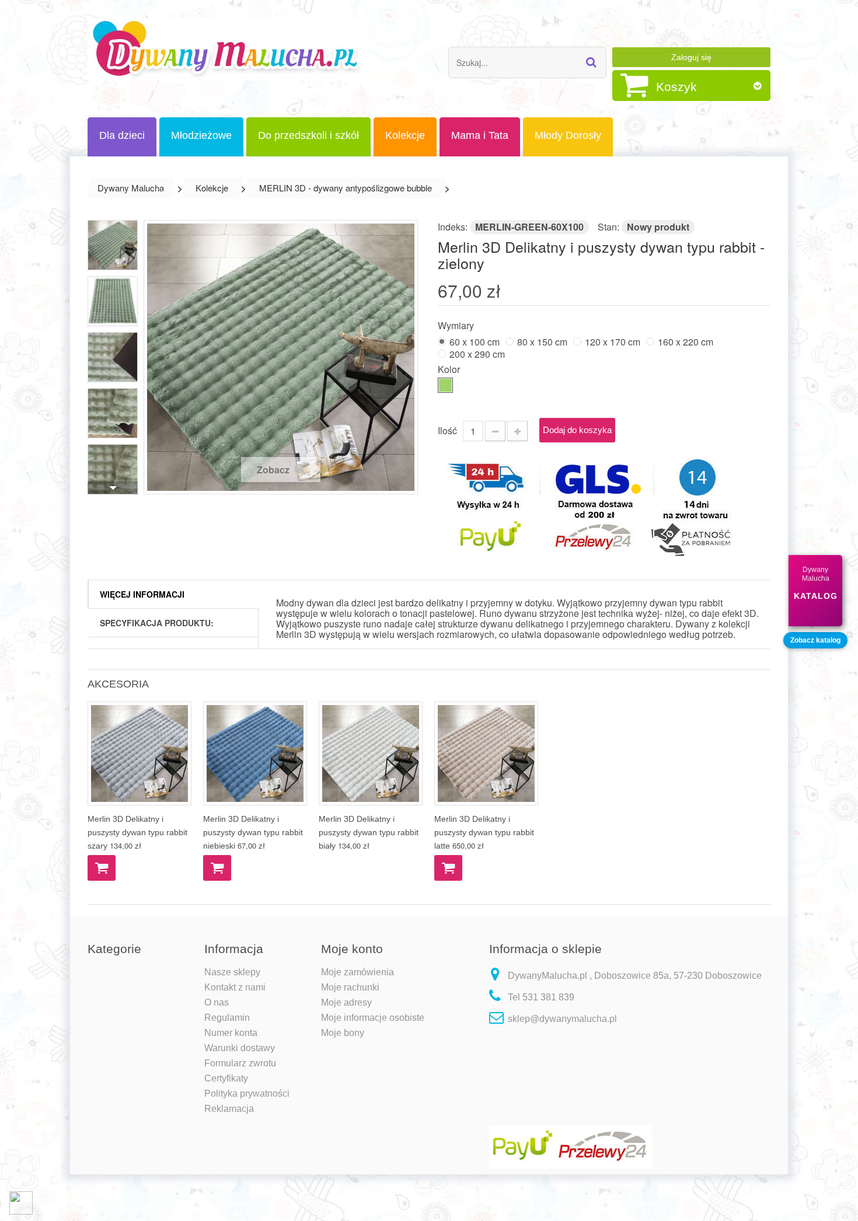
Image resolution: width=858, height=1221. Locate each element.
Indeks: (453, 226)
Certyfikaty (226, 1078)
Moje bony (342, 1033)
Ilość (447, 430)
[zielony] (445, 385)
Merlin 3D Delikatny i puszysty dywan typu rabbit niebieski (253, 832)
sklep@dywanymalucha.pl (562, 1019)
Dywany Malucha (130, 188)
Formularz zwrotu (240, 1063)
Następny (113, 488)
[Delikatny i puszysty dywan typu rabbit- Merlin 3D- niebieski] (255, 753)
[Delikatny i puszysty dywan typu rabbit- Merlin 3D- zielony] (113, 245)
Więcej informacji (142, 594)
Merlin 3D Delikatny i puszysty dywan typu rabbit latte (484, 832)
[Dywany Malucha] (227, 49)
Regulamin (227, 1018)
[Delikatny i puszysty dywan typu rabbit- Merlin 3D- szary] (139, 753)
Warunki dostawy (239, 1048)
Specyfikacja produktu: (157, 623)
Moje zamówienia (357, 972)
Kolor (450, 368)
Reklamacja (229, 1109)
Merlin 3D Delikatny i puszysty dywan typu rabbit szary (137, 832)
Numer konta (230, 1033)
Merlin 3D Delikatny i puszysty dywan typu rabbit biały (368, 832)
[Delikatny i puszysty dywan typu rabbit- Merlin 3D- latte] (486, 753)
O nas (216, 1002)
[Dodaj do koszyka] (102, 868)
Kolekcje (212, 188)
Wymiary (457, 325)
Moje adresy (346, 1002)
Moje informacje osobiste (372, 1018)
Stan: (608, 226)
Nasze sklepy (232, 972)
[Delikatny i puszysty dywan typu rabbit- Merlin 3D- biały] (371, 753)
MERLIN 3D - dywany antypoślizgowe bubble (345, 188)
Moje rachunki (350, 987)
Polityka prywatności (247, 1093)
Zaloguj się (691, 57)
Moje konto (352, 948)
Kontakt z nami (235, 987)
